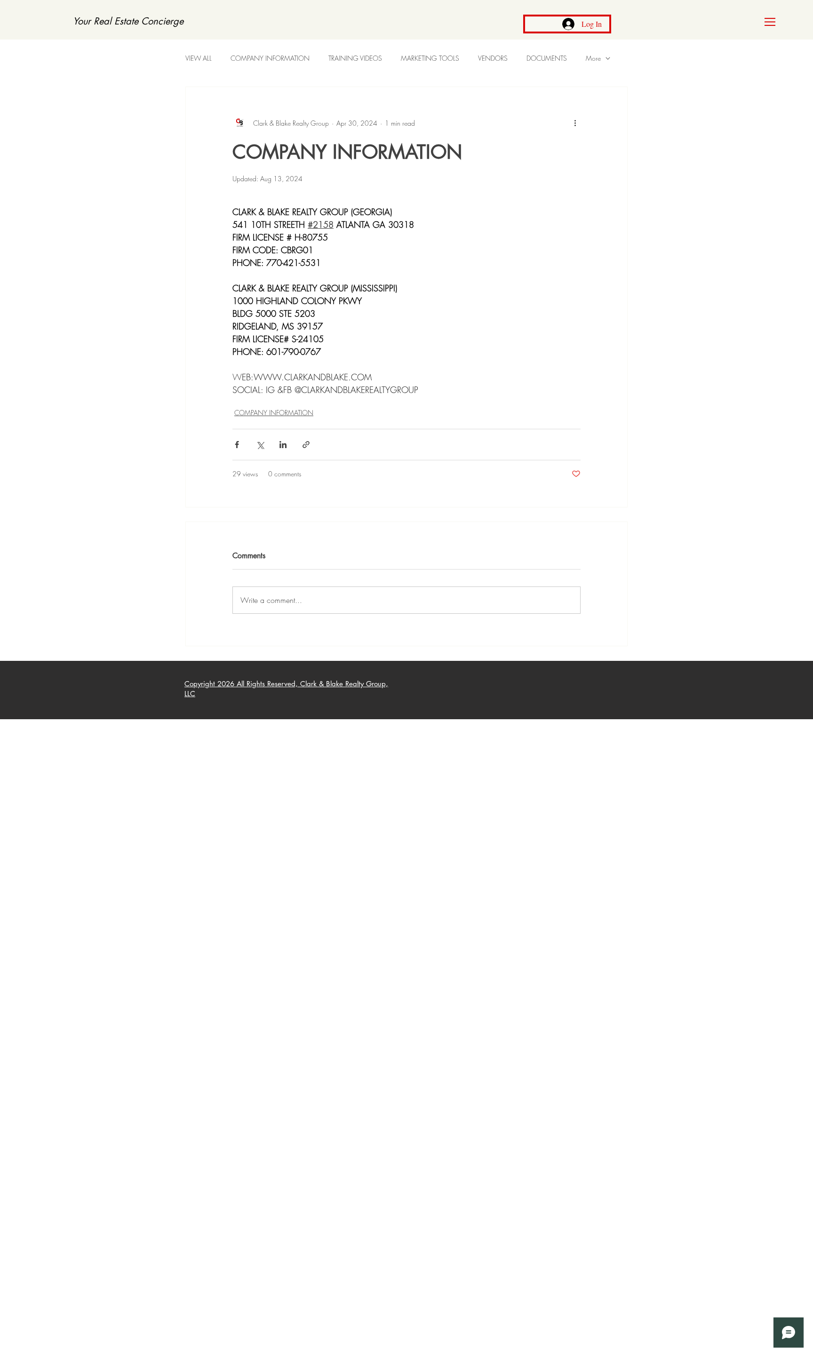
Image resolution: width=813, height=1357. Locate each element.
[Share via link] (306, 444)
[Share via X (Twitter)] (259, 444)
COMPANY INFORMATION (270, 58)
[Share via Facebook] (236, 444)
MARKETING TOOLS (430, 58)
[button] (770, 22)
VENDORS (493, 58)
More (593, 58)
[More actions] (575, 122)
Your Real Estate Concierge (128, 21)
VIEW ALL (198, 58)
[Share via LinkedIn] (283, 444)
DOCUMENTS (546, 58)
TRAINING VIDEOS (355, 58)
